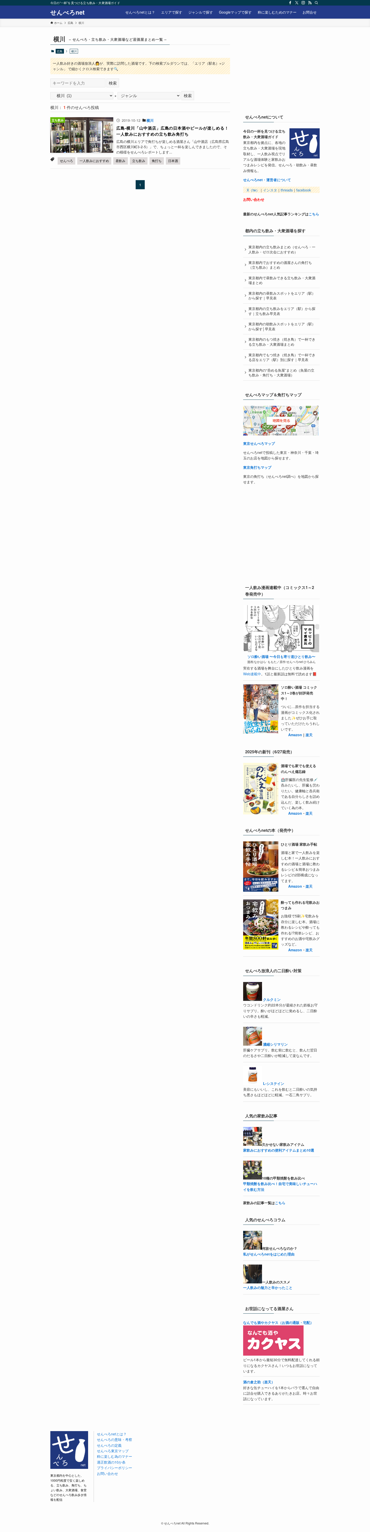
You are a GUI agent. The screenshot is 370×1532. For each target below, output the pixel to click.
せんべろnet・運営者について (267, 179)
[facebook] (290, 3)
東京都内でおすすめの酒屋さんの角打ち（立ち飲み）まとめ (280, 265)
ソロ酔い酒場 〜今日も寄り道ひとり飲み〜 (281, 656)
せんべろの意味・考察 (114, 1439)
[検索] (316, 3)
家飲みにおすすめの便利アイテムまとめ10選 (278, 1150)
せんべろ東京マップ (113, 1450)
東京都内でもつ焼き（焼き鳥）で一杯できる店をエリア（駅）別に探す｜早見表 (281, 357)
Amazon (295, 734)
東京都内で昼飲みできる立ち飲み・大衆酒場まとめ (281, 280)
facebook (303, 189)
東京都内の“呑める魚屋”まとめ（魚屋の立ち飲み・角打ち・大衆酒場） (281, 373)
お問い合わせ (253, 199)
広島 (59, 51)
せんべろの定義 (109, 1445)
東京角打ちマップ (257, 467)
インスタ (270, 189)
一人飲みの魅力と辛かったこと (267, 1287)
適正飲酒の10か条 (111, 1462)
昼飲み (120, 160)
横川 (150, 120)
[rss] (310, 3)
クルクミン (272, 999)
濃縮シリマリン (275, 1044)
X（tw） (253, 189)
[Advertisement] (281, 70)
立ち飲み (138, 160)
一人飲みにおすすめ (94, 160)
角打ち (157, 160)
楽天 (309, 734)
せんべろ (66, 160)
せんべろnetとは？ (112, 1433)
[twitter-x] (296, 3)
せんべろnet (67, 12)
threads (287, 189)
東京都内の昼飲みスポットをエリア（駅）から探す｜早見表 (281, 296)
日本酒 (173, 160)
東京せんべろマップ (259, 443)
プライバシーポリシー (114, 1467)
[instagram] (303, 3)
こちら (314, 213)
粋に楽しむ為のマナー (114, 1456)
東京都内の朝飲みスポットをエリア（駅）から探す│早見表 (281, 326)
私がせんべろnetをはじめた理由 (268, 1253)
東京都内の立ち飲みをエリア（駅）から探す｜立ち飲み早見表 (281, 311)
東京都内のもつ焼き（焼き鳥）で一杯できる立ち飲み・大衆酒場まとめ (281, 342)
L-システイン (273, 1083)
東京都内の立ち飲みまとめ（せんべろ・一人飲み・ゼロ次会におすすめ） (281, 249)
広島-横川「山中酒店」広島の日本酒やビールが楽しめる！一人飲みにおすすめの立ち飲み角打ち (172, 131)
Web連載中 (252, 673)
